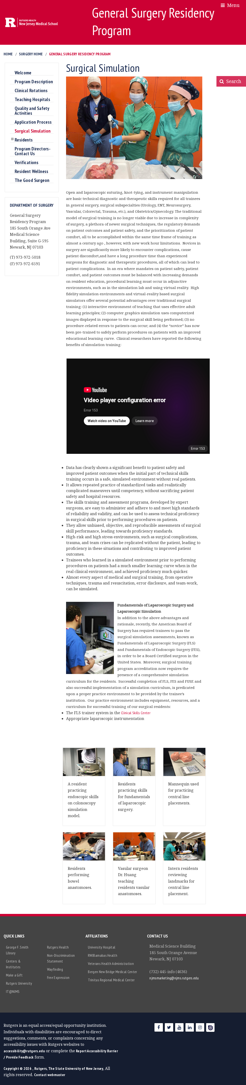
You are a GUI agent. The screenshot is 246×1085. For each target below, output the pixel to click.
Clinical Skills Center (135, 712)
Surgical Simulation (33, 131)
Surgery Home (31, 53)
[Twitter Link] (169, 1027)
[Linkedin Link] (189, 1027)
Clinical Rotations (31, 90)
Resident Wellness (32, 171)
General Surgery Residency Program (80, 53)
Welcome (23, 73)
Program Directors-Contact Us (32, 151)
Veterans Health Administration (111, 963)
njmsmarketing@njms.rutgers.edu (174, 978)
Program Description (34, 81)
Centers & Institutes (13, 964)
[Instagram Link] (200, 1027)
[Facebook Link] (158, 1027)
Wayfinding (55, 969)
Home (8, 53)
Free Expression (58, 977)
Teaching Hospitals (32, 99)
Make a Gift (14, 975)
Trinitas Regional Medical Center (111, 979)
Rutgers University (19, 983)
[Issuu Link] (210, 1027)
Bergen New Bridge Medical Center (112, 971)
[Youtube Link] (179, 1027)
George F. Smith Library (17, 950)
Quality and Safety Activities (32, 111)
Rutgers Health (58, 947)
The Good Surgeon (32, 180)
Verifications (26, 162)
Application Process (33, 122)
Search (232, 81)
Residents (24, 140)
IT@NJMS (12, 991)
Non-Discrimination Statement (61, 958)
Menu (232, 5)
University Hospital (101, 947)
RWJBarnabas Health (102, 955)
